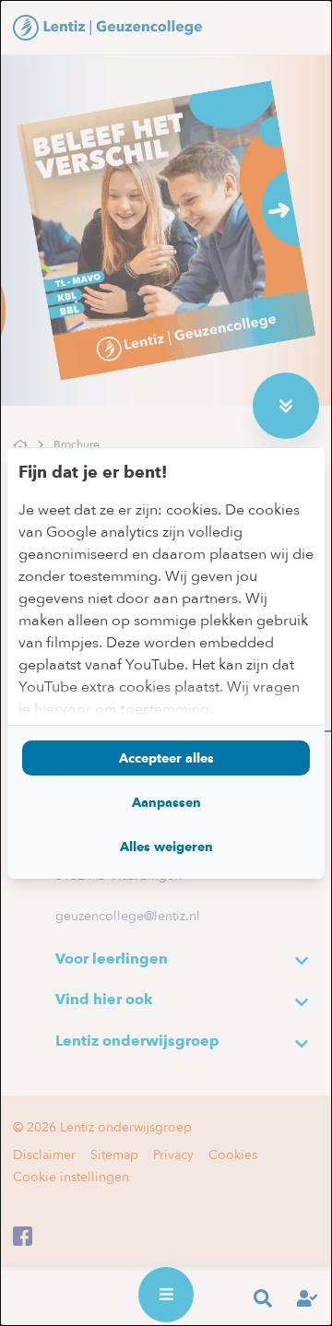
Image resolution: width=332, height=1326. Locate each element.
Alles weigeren (166, 846)
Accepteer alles (166, 758)
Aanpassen (166, 802)
